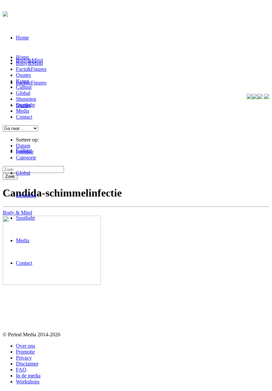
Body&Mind (29, 63)
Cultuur (24, 150)
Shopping (26, 195)
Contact (24, 263)
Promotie (25, 352)
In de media (28, 375)
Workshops (27, 381)
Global (23, 173)
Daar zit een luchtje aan (43, 303)
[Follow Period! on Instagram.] (260, 97)
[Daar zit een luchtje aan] (52, 283)
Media (22, 240)
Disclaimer (27, 363)
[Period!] (5, 13)
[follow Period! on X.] (254, 97)
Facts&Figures (31, 82)
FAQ (21, 369)
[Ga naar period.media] (266, 97)
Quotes (23, 75)
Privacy (24, 358)
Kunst (22, 81)
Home (22, 37)
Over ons (25, 346)
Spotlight (25, 218)
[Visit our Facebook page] (249, 97)
